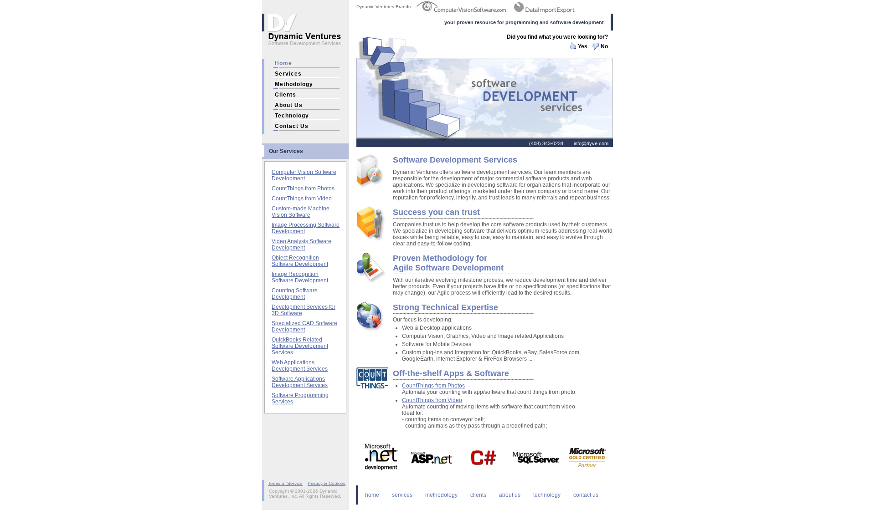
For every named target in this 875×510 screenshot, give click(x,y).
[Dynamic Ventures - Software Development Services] (305, 55)
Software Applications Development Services (300, 382)
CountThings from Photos (303, 188)
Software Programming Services (300, 398)
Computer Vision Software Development (304, 175)
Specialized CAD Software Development (304, 326)
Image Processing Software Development (306, 228)
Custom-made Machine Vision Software (300, 211)
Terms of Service (285, 483)
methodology (294, 84)
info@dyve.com (591, 143)
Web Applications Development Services (300, 365)
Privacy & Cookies (326, 483)
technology (292, 115)
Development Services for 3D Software (303, 310)
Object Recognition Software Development (300, 261)
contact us (292, 126)
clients (285, 95)
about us (289, 105)
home (283, 63)
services (288, 74)
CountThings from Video (302, 198)
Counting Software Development (295, 293)
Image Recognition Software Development (300, 277)
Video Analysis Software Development (301, 244)
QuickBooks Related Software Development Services (300, 346)
